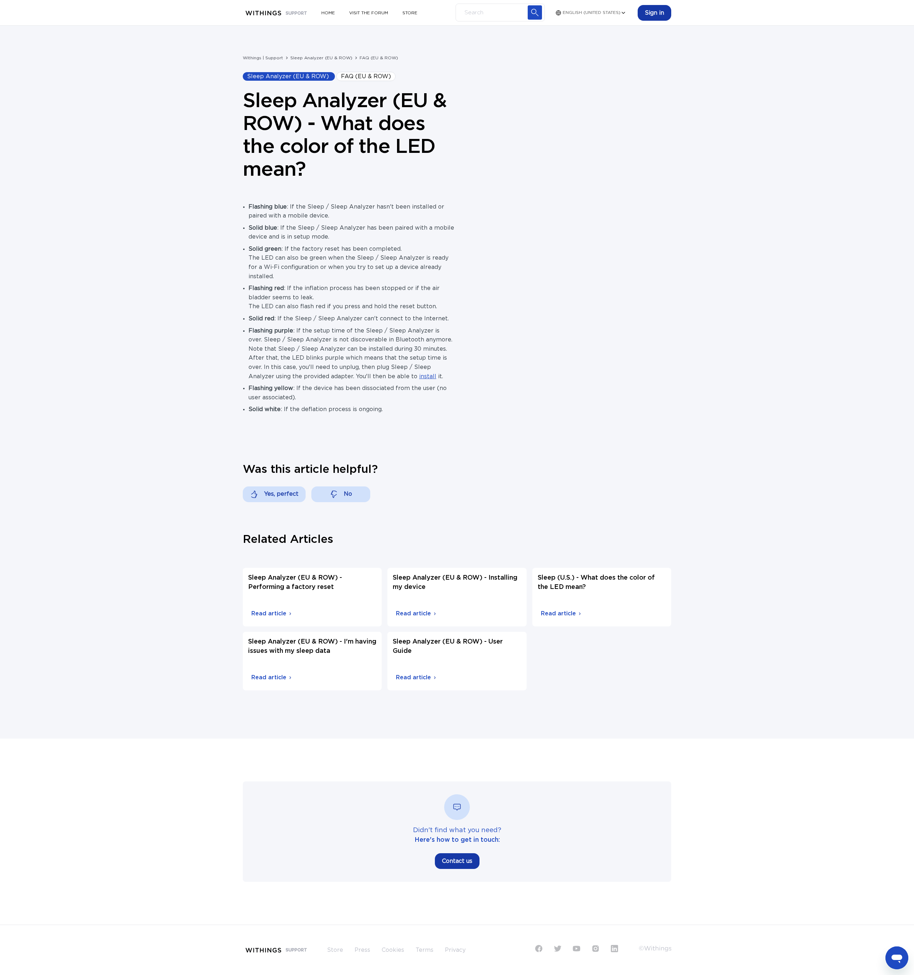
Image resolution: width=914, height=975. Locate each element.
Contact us (457, 861)
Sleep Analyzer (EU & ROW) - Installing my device (455, 582)
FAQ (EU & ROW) (379, 58)
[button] (654, 13)
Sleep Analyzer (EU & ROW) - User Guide (448, 646)
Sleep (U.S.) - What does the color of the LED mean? (596, 582)
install (427, 376)
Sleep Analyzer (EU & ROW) (321, 58)
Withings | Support (263, 58)
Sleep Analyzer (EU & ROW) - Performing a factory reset (295, 582)
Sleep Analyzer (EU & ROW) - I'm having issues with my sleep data (312, 646)
